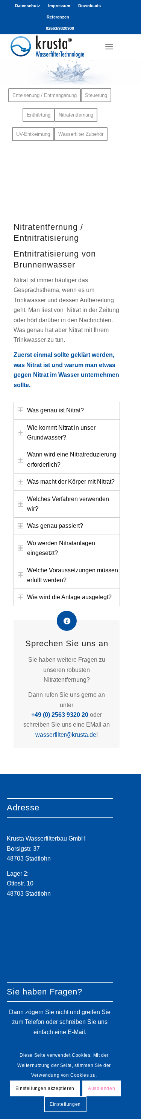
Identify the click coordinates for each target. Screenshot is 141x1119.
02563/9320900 (60, 28)
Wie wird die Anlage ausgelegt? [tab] (69, 597)
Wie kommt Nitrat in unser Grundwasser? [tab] (61, 432)
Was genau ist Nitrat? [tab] (55, 410)
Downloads (89, 5)
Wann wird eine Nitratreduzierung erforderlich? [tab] (71, 459)
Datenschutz (27, 5)
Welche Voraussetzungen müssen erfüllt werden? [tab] (72, 575)
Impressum (59, 5)
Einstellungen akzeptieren (44, 1088)
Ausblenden (101, 1088)
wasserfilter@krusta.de (65, 735)
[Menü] (109, 46)
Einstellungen (65, 1104)
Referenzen (58, 17)
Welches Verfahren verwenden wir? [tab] (68, 504)
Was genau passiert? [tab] (55, 526)
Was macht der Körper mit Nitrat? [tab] (71, 481)
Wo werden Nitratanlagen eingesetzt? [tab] (61, 548)
